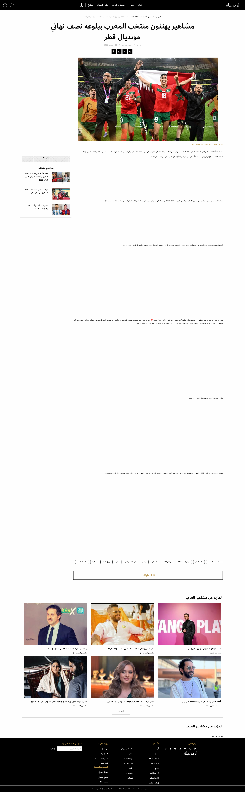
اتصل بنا (104, 753)
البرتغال (154, 562)
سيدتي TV (104, 781)
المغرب (210, 562)
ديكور (131, 768)
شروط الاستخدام (101, 758)
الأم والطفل (154, 778)
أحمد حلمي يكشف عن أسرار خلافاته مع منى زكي (201, 701)
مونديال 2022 (167, 562)
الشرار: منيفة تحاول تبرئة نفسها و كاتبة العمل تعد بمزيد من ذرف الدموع (59, 701)
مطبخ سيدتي (103, 777)
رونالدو (144, 562)
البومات (130, 778)
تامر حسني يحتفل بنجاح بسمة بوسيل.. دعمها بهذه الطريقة (131, 648)
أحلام (117, 562)
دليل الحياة (102, 5)
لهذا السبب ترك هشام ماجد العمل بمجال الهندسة (67, 648)
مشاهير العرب (134, 16)
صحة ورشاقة (118, 5)
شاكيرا (95, 562)
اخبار (131, 753)
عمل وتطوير (128, 763)
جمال (131, 5)
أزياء (140, 5)
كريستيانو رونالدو (130, 562)
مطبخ (90, 5)
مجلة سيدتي (103, 772)
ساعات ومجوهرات (126, 748)
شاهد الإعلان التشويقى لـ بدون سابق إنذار (204, 648)
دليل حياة (155, 763)
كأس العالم (199, 562)
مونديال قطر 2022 (184, 562)
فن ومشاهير (147, 16)
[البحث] (12, 5)
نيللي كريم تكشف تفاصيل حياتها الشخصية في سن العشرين (130, 701)
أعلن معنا (104, 763)
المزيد (121, 711)
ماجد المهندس (82, 562)
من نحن (105, 748)
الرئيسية (158, 16)
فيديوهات (129, 773)
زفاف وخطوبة (154, 782)
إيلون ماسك (106, 562)
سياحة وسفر (128, 758)
